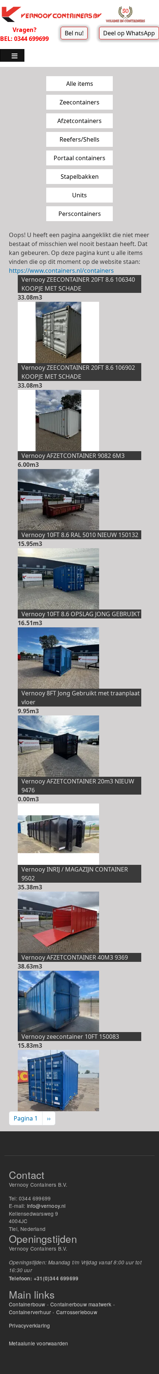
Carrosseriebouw (76, 1312)
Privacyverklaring (29, 1325)
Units (79, 195)
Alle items (79, 84)
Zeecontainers (79, 102)
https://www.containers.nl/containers (61, 270)
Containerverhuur (30, 1312)
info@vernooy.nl (46, 1205)
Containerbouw (27, 1304)
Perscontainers (79, 214)
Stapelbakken (80, 176)
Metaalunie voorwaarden (38, 1343)
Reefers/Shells (79, 139)
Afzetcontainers (79, 121)
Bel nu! (74, 33)
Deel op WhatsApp (129, 33)
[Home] (76, 14)
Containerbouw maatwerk (80, 1304)
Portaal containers (79, 158)
